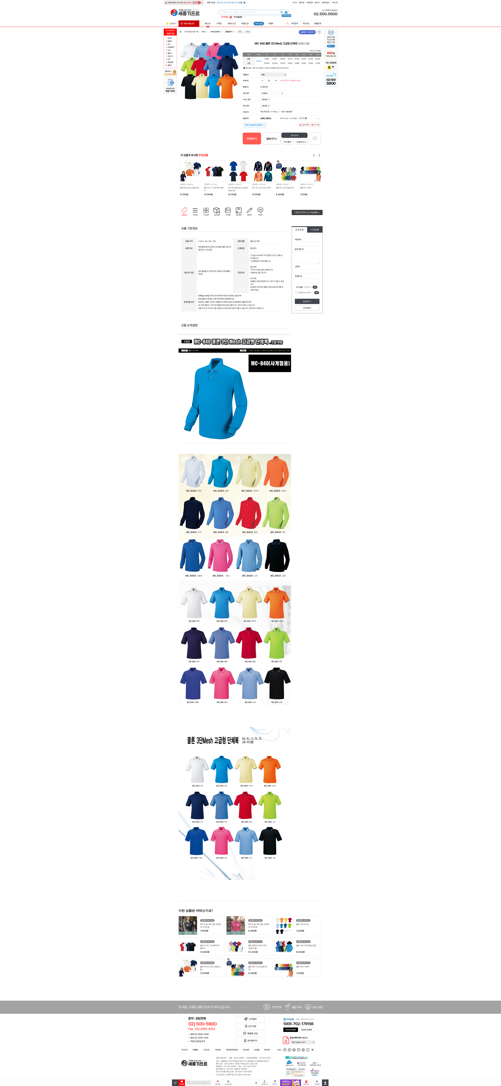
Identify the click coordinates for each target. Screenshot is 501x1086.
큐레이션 (231, 23)
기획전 (218, 23)
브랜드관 (244, 23)
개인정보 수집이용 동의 (305, 292)
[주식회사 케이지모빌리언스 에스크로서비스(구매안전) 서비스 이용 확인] (315, 1072)
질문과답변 (326, 3)
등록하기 (307, 301)
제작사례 (267, 1050)
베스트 (208, 25)
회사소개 (334, 3)
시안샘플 (256, 1050)
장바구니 (317, 3)
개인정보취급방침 (232, 1050)
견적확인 (307, 308)
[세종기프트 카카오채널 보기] (312, 1050)
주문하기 (252, 138)
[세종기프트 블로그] (284, 1050)
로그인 (295, 3)
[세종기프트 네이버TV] (289, 1050)
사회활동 (195, 1050)
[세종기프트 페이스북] (294, 1050)
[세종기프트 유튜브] (307, 1050)
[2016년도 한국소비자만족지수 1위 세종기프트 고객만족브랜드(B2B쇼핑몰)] (297, 1057)
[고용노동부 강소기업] (301, 1064)
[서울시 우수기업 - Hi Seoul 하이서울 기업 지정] (289, 1063)
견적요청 (294, 135)
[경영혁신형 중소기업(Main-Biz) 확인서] (315, 1064)
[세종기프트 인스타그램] (303, 1050)
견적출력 (287, 142)
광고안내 (246, 1050)
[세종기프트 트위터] (298, 1050)
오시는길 (206, 1050)
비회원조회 (309, 3)
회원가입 (301, 3)
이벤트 (270, 23)
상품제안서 (301, 142)
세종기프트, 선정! (225, 2)
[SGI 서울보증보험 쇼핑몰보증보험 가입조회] (295, 1072)
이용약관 (218, 1050)
